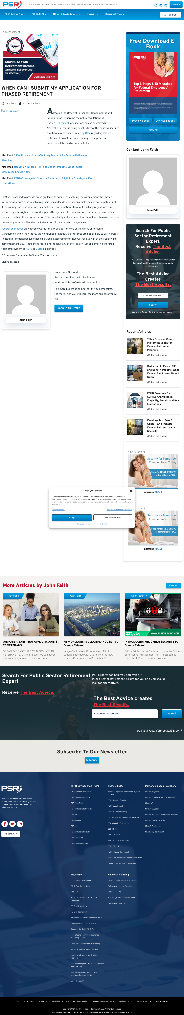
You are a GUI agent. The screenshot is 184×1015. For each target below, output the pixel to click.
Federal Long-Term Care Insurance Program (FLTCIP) (85, 936)
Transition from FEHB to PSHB (83, 923)
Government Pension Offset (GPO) (122, 864)
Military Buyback (152, 792)
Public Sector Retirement (89, 1009)
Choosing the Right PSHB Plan (83, 929)
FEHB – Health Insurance (81, 880)
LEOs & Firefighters (153, 826)
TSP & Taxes (76, 820)
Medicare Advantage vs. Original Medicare (84, 956)
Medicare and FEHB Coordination (84, 949)
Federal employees (12, 229)
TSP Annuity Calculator (80, 843)
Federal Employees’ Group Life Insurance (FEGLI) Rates (87, 965)
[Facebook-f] (156, 5)
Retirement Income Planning (120, 886)
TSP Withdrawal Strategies (82, 809)
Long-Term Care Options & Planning (85, 944)
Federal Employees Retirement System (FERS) (124, 793)
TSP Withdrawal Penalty (80, 832)
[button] (130, 491)
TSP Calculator (77, 838)
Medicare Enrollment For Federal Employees (84, 899)
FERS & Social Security (117, 812)
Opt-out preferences (84, 524)
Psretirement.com (8, 802)
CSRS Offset (113, 829)
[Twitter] (161, 5)
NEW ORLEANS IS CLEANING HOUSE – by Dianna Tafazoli (91, 643)
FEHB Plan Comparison (80, 886)
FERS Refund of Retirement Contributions (125, 858)
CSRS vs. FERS (114, 835)
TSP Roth (74, 815)
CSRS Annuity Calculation (118, 823)
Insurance (76, 874)
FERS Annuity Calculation (118, 800)
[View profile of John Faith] (26, 313)
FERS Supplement (115, 806)
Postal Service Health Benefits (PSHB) (86, 918)
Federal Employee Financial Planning (123, 880)
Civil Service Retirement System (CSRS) (124, 818)
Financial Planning (118, 874)
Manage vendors (58, 510)
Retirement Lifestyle (116, 903)
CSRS (39, 249)
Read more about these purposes (119, 510)
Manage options (113, 517)
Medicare (74, 892)
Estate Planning (114, 892)
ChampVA (149, 803)
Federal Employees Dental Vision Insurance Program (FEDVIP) (84, 973)
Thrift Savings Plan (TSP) (85, 786)
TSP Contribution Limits (80, 797)
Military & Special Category (160, 786)
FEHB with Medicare (79, 906)
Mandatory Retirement (154, 832)
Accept (71, 517)
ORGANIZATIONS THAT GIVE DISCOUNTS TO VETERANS (30, 643)
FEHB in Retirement (79, 912)
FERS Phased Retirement (118, 852)
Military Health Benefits (155, 820)
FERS (29, 249)
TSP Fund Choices (78, 803)
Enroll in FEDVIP (77, 981)
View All (173, 585)
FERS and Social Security (118, 841)
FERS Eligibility (114, 846)
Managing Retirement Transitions (121, 898)
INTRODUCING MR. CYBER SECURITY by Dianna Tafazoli (151, 643)
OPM (88, 133)
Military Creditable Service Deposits (160, 797)
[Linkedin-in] (166, 5)
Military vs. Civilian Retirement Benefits (161, 815)
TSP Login (75, 826)
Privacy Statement (101, 524)
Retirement (62, 123)
